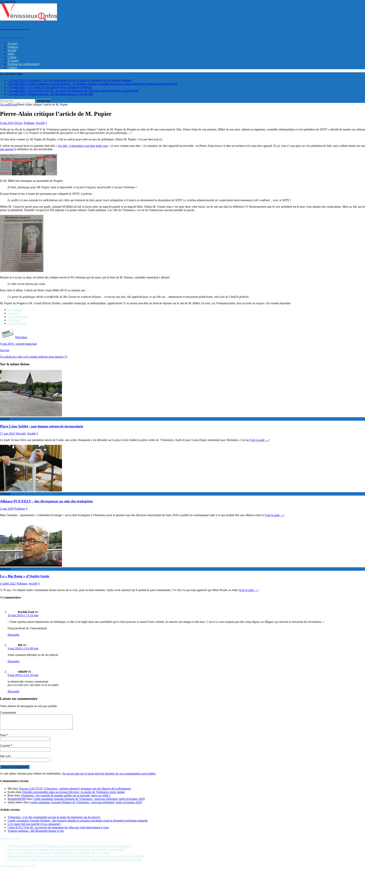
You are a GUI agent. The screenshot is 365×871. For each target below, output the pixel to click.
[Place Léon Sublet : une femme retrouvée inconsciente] (31, 415)
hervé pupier (15, 309)
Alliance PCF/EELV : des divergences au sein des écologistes (46, 501)
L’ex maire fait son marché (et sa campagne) (34, 824)
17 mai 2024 (7, 433)
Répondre (13, 634)
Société (12, 50)
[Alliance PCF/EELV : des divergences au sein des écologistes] (31, 490)
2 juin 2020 (7, 508)
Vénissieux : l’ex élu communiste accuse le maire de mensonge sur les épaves (54, 817)
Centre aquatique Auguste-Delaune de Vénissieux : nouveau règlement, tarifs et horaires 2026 (89, 798)
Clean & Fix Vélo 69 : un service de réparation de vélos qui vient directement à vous (58, 827)
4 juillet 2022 (8, 583)
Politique (13, 46)
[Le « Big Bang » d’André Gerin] (31, 565)
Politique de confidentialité (24, 64)
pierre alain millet (18, 316)
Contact (12, 67)
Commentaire (8, 712)
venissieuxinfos (17, 323)
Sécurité (20, 433)
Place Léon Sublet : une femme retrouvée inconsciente (41, 426)
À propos (13, 60)
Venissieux (14, 320)
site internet (7, 149)
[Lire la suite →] (259, 440)
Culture (12, 57)
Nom (3, 735)
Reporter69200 (17, 798)
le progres (13, 313)
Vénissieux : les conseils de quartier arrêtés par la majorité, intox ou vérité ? (66, 795)
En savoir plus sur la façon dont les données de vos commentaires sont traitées (109, 773)
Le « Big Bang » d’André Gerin (24, 576)
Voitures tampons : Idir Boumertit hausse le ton (36, 830)
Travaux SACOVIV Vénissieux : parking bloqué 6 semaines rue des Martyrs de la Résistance (75, 788)
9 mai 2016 (6, 123)
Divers (18, 123)
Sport (11, 53)
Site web (5, 756)
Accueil (12, 43)
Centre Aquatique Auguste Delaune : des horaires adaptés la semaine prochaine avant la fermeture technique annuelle (78, 820)
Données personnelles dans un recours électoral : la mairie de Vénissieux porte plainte (73, 792)
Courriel (5, 745)
